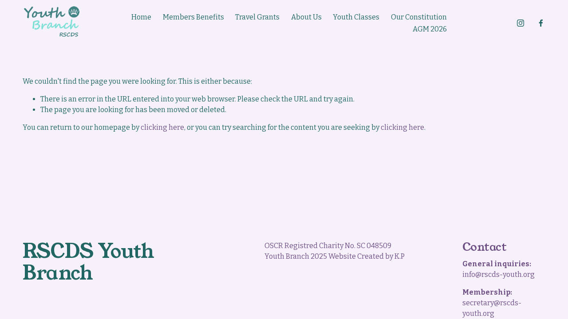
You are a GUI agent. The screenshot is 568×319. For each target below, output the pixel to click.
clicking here (162, 127)
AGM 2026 (430, 29)
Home (141, 17)
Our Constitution (419, 17)
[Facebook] (540, 23)
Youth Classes (356, 17)
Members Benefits (193, 17)
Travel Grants (257, 17)
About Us (306, 17)
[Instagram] (520, 23)
